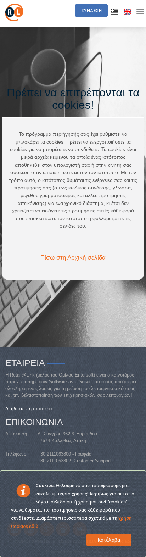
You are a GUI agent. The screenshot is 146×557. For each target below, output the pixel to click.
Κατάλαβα (109, 540)
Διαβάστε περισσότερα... (30, 408)
